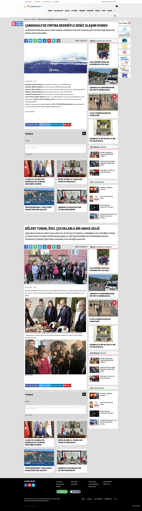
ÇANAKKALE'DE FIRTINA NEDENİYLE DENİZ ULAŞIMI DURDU (53, 19)
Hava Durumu (92, 482)
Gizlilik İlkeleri (108, 499)
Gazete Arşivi (92, 486)
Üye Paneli (55, 2)
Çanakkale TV (83, 41)
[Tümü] (114, 10)
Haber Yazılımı (136, 506)
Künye (83, 499)
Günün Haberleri (107, 482)
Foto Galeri (59, 482)
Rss (116, 499)
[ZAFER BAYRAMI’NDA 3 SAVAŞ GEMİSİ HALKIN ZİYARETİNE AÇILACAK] (39, 196)
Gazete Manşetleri (94, 484)
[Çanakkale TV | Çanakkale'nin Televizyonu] (33, 6)
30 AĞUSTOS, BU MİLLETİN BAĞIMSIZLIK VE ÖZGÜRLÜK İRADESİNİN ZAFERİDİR (35, 181)
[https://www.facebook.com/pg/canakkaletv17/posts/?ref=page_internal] (25, 485)
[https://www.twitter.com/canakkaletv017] (33, 485)
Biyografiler (74, 484)
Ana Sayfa (27, 19)
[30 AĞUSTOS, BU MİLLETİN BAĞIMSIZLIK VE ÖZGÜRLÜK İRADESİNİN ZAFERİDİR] (39, 168)
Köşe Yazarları (60, 484)
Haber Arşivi (106, 484)
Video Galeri (74, 482)
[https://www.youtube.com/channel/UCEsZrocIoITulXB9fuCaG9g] (29, 485)
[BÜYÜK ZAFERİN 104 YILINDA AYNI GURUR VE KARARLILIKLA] (72, 168)
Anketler (58, 486)
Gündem (33, 19)
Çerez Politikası (98, 499)
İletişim (89, 499)
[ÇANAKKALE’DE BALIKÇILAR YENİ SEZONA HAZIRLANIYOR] (72, 196)
